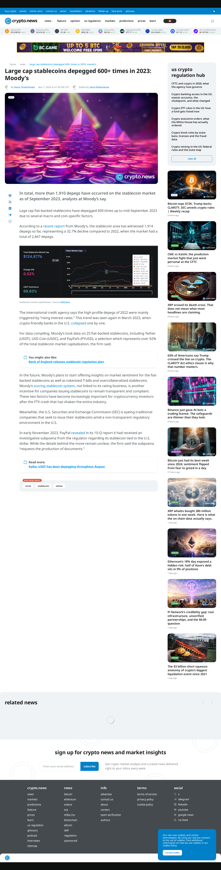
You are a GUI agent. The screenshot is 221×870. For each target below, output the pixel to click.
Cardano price (155, 31)
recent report (54, 226)
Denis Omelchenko (24, 87)
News (48, 21)
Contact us (51, 11)
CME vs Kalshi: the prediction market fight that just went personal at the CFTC (188, 258)
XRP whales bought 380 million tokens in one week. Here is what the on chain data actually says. (191, 514)
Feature (61, 21)
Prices (141, 21)
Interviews (33, 840)
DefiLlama (65, 302)
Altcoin (68, 825)
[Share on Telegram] (10, 214)
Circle (28, 485)
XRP (66, 809)
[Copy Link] (10, 221)
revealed (78, 432)
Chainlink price (180, 31)
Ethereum (70, 799)
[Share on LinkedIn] (10, 208)
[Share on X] (10, 202)
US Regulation (92, 21)
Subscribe (89, 766)
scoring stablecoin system (54, 385)
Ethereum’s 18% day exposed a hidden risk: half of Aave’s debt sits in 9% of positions (189, 565)
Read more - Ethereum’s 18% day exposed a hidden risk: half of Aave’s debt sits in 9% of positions (192, 542)
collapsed (78, 323)
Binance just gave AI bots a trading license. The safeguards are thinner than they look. (190, 413)
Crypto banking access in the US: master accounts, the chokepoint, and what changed (191, 97)
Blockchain (70, 820)
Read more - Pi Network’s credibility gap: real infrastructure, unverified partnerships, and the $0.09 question (192, 593)
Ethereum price (40, 31)
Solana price (106, 31)
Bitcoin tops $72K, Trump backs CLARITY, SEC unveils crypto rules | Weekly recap (191, 207)
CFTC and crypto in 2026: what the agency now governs (190, 85)
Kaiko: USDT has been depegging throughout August (67, 466)
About (63, 11)
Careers (105, 809)
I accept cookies (172, 852)
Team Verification (111, 815)
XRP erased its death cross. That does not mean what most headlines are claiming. (190, 308)
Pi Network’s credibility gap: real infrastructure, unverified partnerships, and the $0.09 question (191, 617)
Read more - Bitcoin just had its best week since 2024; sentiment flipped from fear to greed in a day (192, 441)
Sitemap (32, 846)
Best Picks (117, 11)
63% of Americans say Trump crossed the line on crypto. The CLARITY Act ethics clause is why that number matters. (191, 361)
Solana (68, 804)
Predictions (126, 21)
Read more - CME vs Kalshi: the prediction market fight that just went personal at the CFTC (192, 235)
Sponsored (70, 840)
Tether (59, 485)
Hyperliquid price (130, 31)
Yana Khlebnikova (99, 87)
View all (192, 158)
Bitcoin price (15, 31)
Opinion (75, 21)
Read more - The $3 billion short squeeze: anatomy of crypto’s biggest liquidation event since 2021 (192, 647)
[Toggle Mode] (214, 11)
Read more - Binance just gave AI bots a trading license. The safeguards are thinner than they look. (192, 391)
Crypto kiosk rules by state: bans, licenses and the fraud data (188, 136)
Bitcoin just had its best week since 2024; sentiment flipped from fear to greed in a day (188, 464)
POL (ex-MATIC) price (205, 31)
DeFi (66, 830)
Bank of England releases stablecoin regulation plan (66, 362)
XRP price (63, 31)
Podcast (32, 835)
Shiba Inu (69, 815)
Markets (110, 21)
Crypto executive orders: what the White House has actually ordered (190, 122)
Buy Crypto (10, 11)
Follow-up (103, 11)
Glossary (130, 11)
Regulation (70, 835)
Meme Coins (36, 11)
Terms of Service (147, 794)
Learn (153, 21)
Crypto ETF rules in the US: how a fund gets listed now (191, 109)
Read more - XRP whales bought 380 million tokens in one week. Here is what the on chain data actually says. (192, 492)
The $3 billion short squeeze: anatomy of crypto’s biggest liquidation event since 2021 (188, 670)
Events (22, 11)
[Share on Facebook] (10, 195)
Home (13, 64)
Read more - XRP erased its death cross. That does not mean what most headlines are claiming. (192, 286)
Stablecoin (43, 485)
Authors (105, 820)
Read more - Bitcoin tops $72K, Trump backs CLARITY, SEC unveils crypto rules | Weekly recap (192, 185)
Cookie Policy (145, 804)
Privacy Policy (145, 799)
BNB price (85, 31)
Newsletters (76, 11)
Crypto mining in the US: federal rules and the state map (191, 148)
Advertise (90, 11)
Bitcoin (68, 794)
